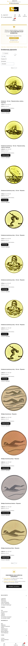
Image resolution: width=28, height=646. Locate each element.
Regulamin (3, 625)
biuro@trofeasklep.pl (7, 17)
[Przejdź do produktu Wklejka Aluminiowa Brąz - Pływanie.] (14, 442)
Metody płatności (4, 631)
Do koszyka (4, 199)
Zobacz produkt (5, 110)
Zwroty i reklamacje (5, 603)
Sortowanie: (3, 61)
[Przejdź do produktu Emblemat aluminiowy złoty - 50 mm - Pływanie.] (14, 308)
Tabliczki (3, 614)
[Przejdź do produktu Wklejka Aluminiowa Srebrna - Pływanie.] (14, 487)
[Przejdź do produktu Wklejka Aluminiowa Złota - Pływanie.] (14, 532)
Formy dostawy (4, 630)
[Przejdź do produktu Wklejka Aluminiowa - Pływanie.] (14, 398)
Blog (2, 623)
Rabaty (2, 627)
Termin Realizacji (4, 632)
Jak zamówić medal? (5, 618)
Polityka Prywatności (5, 626)
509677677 (5, 15)
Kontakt (2, 640)
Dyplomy (3, 615)
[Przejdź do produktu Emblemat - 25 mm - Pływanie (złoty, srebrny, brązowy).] (14, 85)
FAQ (2, 610)
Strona (12, 67)
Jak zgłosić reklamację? (6, 604)
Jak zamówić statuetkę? (6, 616)
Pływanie (6, 53)
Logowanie (3, 598)
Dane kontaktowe (5, 639)
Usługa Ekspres (4, 628)
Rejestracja (3, 599)
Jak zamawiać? (4, 611)
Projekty (3, 613)
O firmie (2, 638)
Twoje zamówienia (5, 602)
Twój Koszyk (3, 601)
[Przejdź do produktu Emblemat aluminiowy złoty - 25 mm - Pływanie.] (14, 174)
